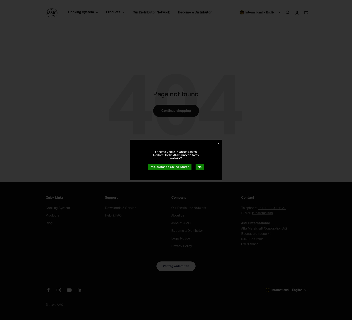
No (200, 167)
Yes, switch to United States (169, 167)
